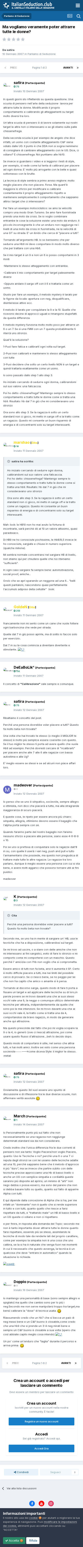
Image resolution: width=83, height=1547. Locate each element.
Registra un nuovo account (41, 1421)
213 (18, 610)
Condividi (22, 1472)
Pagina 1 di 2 (40, 67)
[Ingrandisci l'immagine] (21, 649)
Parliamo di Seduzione (42, 53)
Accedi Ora (41, 1448)
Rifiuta (32, 1540)
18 (17, 446)
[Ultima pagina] (78, 68)
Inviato (29, 91)
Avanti (68, 67)
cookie (33, 1517)
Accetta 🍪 (15, 1540)
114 (18, 671)
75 (17, 86)
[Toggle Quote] (9, 461)
